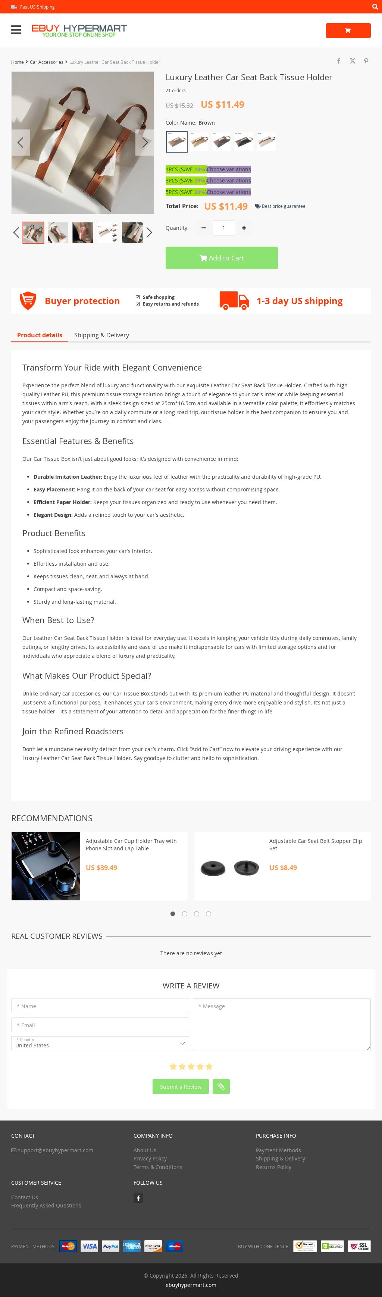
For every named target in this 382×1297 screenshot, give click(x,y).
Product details (39, 335)
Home (17, 62)
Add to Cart (225, 257)
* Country (25, 1039)
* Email (26, 1025)
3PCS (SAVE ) (186, 180)
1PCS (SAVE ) (186, 169)
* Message (211, 1006)
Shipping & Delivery (101, 335)
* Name (26, 1006)
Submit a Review (180, 1086)
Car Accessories (46, 62)
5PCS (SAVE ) (186, 192)
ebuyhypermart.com (191, 1284)
